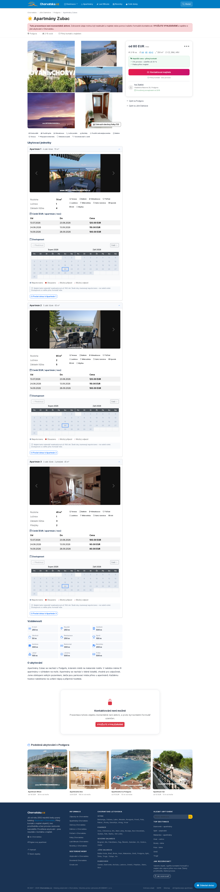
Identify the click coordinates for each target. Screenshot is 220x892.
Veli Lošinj (118, 834)
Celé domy (133, 4)
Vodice (143, 842)
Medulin (122, 819)
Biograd (101, 842)
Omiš (134, 853)
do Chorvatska (35, 837)
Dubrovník (103, 861)
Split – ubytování (160, 831)
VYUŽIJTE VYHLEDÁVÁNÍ (165, 26)
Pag (119, 842)
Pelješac (137, 865)
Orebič (129, 865)
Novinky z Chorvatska (78, 846)
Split (147, 853)
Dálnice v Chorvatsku (78, 829)
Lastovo (123, 865)
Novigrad (129, 819)
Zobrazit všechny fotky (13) (107, 124)
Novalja (128, 831)
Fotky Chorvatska (76, 837)
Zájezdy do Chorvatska (79, 816)
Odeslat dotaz (207, 885)
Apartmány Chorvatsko (79, 821)
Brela (115, 853)
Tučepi (111, 856)
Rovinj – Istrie (159, 843)
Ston (99, 868)
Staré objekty (35, 854)
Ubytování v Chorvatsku (44, 820)
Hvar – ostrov (159, 839)
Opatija (100, 834)
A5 (146, 52)
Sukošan (132, 842)
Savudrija (113, 822)
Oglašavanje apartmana (184, 888)
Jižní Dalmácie (45, 12)
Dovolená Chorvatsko (78, 860)
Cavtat (100, 865)
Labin (115, 819)
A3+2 (151, 52)
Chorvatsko (32, 12)
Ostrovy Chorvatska (77, 825)
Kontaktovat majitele (160, 72)
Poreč (136, 819)
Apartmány (88, 4)
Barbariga (101, 819)
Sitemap (167, 888)
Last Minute (104, 4)
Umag (120, 822)
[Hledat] (190, 817)
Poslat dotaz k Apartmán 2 (45, 453)
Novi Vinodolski (138, 831)
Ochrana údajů (148, 888)
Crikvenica (106, 831)
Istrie (101, 816)
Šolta (99, 856)
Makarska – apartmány (163, 835)
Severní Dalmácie (106, 839)
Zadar (100, 845)
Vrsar (126, 822)
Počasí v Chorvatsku (78, 833)
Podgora (57, 12)
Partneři (33, 850)
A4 (143, 52)
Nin (106, 842)
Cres (99, 831)
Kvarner (102, 827)
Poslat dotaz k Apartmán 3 (45, 613)
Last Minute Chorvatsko (79, 841)
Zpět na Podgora (136, 101)
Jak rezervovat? (163, 876)
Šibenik (125, 842)
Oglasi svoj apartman (38, 842)
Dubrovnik (108, 865)
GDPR (159, 888)
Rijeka (111, 834)
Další (113, 245)
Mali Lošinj (120, 831)
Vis (116, 856)
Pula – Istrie (158, 847)
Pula (142, 819)
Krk (113, 831)
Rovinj (106, 822)
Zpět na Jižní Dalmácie (138, 106)
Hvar (120, 853)
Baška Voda (102, 853)
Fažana (109, 819)
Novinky (118, 4)
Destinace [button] (71, 4)
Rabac (100, 822)
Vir (138, 842)
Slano (144, 865)
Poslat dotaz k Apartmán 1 (44, 296)
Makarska (127, 853)
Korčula (116, 865)
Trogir (105, 856)
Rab (105, 834)
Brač (110, 853)
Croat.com (74, 865)
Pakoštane (112, 842)
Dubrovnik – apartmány (163, 826)
